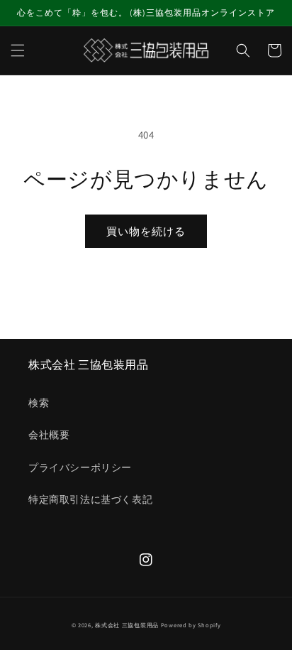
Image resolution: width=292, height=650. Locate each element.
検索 (38, 402)
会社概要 (48, 434)
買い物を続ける (146, 231)
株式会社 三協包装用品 (127, 625)
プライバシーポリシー (80, 467)
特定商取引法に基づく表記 (90, 499)
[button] (17, 50)
